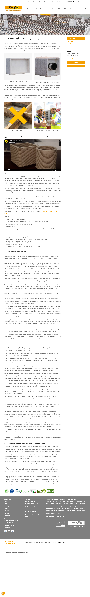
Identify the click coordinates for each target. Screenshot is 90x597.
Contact (6, 513)
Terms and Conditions (10, 518)
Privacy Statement (9, 522)
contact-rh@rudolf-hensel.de (80, 1)
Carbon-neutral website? (11, 520)
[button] (85, 8)
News (5, 503)
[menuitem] (60, 1)
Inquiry (76, 62)
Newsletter (7, 515)
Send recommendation (76, 66)
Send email (70, 58)
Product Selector (8, 505)
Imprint (6, 524)
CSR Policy (7, 512)
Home (6, 501)
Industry (6, 508)
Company (7, 510)
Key (5, 517)
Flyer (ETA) (69, 43)
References (7, 527)
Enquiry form (70, 41)
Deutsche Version (9, 525)
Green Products (8, 506)
